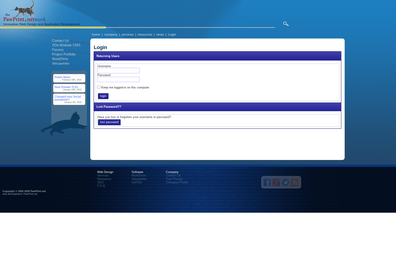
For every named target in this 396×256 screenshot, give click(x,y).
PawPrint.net (30, 194)
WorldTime (60, 59)
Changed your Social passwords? (68, 98)
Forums (58, 50)
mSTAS (137, 182)
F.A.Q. (101, 185)
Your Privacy (174, 179)
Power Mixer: (63, 77)
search (286, 24)
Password (103, 75)
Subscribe (294, 182)
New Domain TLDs (66, 86)
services (128, 34)
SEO (100, 182)
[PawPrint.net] (24, 20)
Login (172, 34)
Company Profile (177, 182)
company (111, 34)
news (160, 34)
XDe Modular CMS (66, 45)
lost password (109, 122)
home (96, 34)
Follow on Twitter (285, 182)
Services (103, 175)
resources (145, 34)
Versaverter (60, 63)
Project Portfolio (64, 54)
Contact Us (60, 40)
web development (12, 194)
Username (104, 66)
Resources (104, 179)
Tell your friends (267, 182)
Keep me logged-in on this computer (125, 87)
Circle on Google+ (276, 182)
